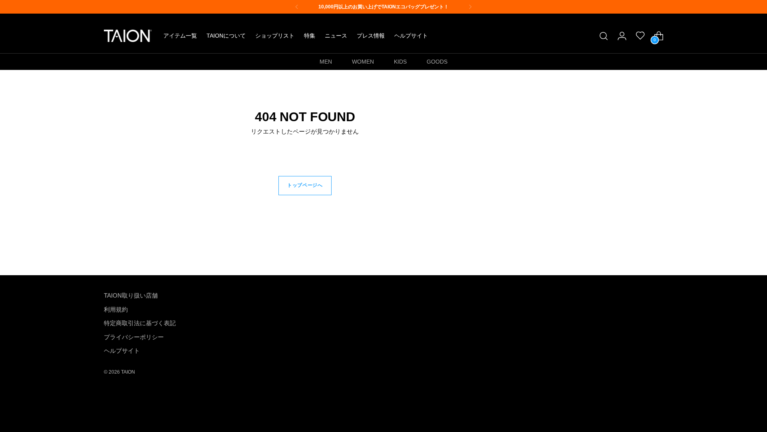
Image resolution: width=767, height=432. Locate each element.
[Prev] (297, 7)
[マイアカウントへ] (622, 36)
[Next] (470, 7)
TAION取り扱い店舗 (131, 295)
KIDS (400, 61)
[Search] (604, 36)
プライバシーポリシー (134, 337)
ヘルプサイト (122, 350)
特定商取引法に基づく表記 (140, 323)
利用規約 (116, 309)
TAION (128, 371)
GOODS (437, 61)
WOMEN (363, 61)
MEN (326, 61)
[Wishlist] (640, 36)
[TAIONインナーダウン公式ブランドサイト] (128, 36)
